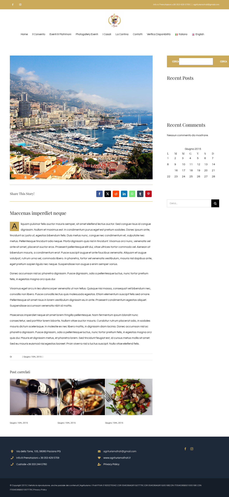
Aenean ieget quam (23, 419)
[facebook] (185, 448)
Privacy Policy (111, 464)
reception (16, 357)
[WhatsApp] (132, 194)
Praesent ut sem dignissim (184, 105)
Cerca (175, 61)
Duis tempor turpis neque (183, 100)
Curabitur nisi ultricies (74, 419)
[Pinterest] (148, 194)
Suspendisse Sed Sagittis (122, 419)
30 (176, 182)
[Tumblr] (140, 194)
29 (168, 182)
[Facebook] (99, 194)
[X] (108, 194)
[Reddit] (116, 194)
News (46, 357)
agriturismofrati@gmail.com (206, 4)
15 (168, 170)
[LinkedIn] (124, 194)
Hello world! (174, 88)
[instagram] (191, 448)
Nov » (172, 188)
